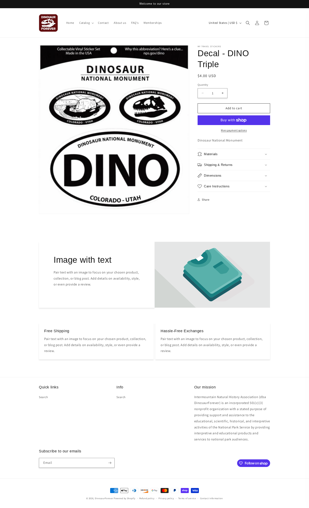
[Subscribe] (109, 463)
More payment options (234, 130)
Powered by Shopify (124, 498)
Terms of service (187, 498)
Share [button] (206, 199)
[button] (86, 22)
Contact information (211, 498)
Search (43, 397)
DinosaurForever (104, 498)
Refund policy (146, 498)
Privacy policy (166, 498)
